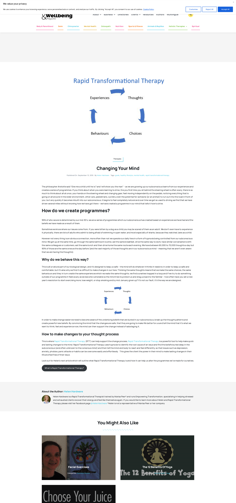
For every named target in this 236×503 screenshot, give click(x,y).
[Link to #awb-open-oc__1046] (190, 14)
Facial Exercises (78, 467)
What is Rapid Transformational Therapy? (64, 368)
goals (117, 175)
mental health (139, 175)
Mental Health (159, 473)
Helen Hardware (103, 175)
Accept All (225, 9)
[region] (118, 7)
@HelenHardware (99, 403)
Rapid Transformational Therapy (69, 341)
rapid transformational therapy (157, 175)
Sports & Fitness (83, 473)
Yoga (168, 473)
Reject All (209, 9)
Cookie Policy (148, 9)
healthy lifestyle (126, 175)
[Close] (233, 2)
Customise (193, 9)
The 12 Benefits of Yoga (157, 467)
